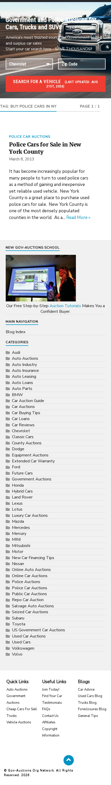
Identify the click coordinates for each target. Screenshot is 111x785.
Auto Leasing (24, 376)
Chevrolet (21, 431)
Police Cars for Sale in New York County (45, 148)
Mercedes (21, 527)
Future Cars (22, 473)
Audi (16, 352)
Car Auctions (23, 407)
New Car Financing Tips (33, 558)
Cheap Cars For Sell (21, 709)
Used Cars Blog (90, 696)
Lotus (17, 509)
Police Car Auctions (29, 136)
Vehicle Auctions (18, 722)
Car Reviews (23, 425)
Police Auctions (26, 582)
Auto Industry (24, 364)
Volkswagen (23, 648)
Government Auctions (31, 479)
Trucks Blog (87, 702)
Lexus (17, 503)
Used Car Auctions (29, 636)
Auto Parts (22, 388)
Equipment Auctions (30, 455)
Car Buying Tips (26, 413)
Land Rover (22, 497)
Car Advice (86, 689)
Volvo (17, 654)
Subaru (18, 618)
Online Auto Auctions (31, 570)
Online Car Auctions (29, 576)
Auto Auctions (25, 358)
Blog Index (15, 332)
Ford (16, 467)
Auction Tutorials (65, 306)
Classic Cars (23, 437)
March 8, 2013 (21, 159)
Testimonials (52, 702)
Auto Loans (22, 383)
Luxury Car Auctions (30, 515)
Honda (18, 485)
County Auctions (27, 443)
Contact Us (50, 716)
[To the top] (69, 760)
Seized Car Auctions (30, 612)
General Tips (88, 716)
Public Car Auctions (29, 594)
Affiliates (49, 722)
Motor (17, 551)
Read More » (78, 217)
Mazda (18, 521)
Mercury (19, 533)
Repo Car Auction (28, 600)
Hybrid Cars (22, 491)
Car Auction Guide (28, 401)
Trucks (11, 716)
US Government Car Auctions (38, 630)
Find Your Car (52, 696)
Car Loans (21, 419)
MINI (16, 539)
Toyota (18, 624)
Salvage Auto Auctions (33, 606)
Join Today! (50, 689)
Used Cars (21, 642)
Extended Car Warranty (33, 461)
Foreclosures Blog (92, 709)
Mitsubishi (21, 546)
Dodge (18, 449)
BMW (17, 395)
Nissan (18, 564)
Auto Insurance (25, 370)
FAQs (46, 709)
